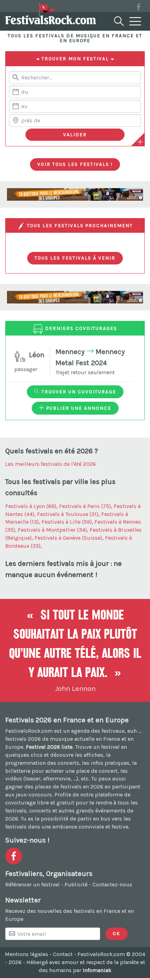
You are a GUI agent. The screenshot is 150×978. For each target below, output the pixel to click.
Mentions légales (26, 954)
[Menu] (135, 22)
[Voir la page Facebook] (138, 8)
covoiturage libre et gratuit (39, 802)
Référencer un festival (32, 884)
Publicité (76, 884)
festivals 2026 (23, 739)
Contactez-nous (112, 884)
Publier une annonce (78, 408)
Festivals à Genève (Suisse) (68, 537)
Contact (63, 954)
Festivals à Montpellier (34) (52, 529)
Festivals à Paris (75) (85, 506)
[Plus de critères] (140, 141)
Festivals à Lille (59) (67, 521)
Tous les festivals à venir (75, 258)
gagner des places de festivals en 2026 (54, 786)
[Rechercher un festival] (118, 20)
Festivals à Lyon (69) (30, 506)
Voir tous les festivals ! (75, 164)
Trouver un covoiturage (78, 391)
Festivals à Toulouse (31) (67, 514)
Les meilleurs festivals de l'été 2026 (50, 464)
